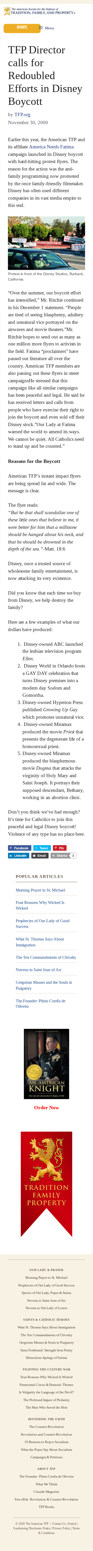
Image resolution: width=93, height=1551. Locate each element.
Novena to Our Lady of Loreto (46, 1308)
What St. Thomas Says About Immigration (40, 942)
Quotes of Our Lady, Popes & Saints (46, 1293)
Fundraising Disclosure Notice (31, 1528)
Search (72, 1523)
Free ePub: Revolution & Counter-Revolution (47, 1499)
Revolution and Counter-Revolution (46, 1434)
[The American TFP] (39, 11)
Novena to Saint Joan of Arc (39, 970)
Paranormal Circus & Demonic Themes (46, 1385)
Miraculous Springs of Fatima (46, 1358)
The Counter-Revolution (46, 1427)
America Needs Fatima (51, 147)
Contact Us (59, 1523)
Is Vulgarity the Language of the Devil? (46, 1392)
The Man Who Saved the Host (46, 1407)
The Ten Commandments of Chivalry (46, 957)
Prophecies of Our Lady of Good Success (42, 924)
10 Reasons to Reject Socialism (46, 1442)
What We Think (47, 1484)
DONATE (22, 27)
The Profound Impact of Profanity (46, 1400)
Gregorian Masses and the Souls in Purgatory (44, 985)
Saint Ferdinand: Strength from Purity (46, 1350)
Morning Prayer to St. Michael (40, 890)
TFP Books (46, 1507)
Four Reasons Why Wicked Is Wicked (40, 905)
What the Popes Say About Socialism (46, 1450)
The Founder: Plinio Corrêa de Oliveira (40, 1003)
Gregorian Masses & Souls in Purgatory (46, 1342)
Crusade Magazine (46, 1492)
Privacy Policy (61, 1528)
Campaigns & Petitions (46, 1457)
